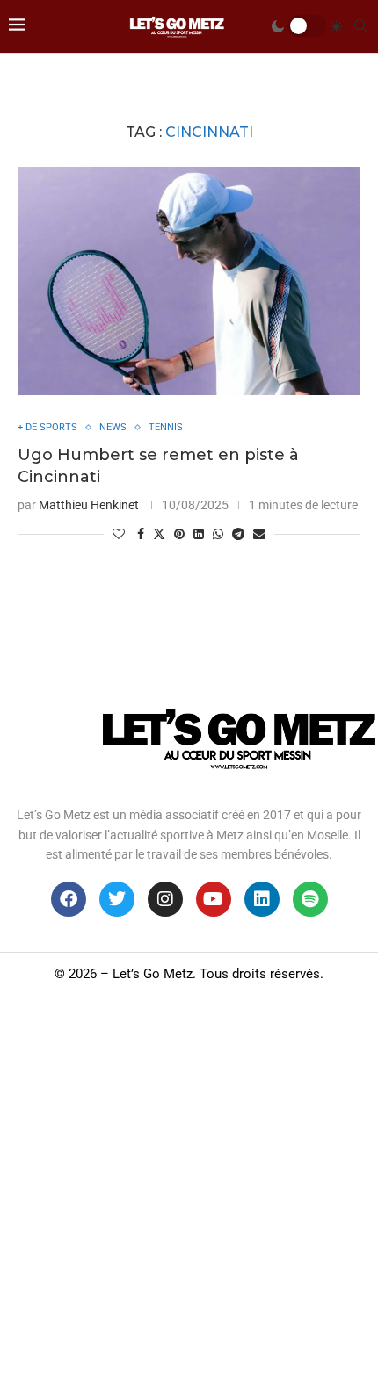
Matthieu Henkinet (89, 505)
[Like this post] (119, 534)
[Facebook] (68, 899)
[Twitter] (116, 899)
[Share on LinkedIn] (198, 534)
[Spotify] (310, 899)
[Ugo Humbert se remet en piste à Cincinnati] (189, 281)
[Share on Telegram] (238, 534)
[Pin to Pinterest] (179, 534)
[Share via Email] (259, 534)
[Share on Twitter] (159, 533)
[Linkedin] (262, 899)
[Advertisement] (189, 1192)
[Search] (360, 26)
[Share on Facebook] (140, 534)
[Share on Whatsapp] (218, 534)
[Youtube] (213, 899)
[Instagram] (165, 899)
